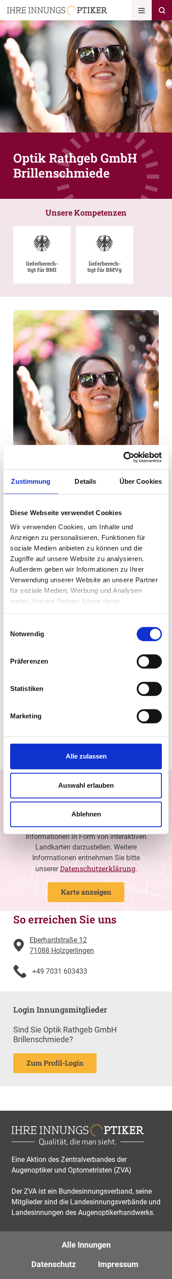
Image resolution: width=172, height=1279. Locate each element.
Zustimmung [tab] (30, 481)
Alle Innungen (86, 1244)
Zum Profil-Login (54, 1062)
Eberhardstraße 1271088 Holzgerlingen (62, 945)
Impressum (118, 1264)
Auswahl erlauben (86, 785)
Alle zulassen (86, 756)
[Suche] (162, 10)
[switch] (149, 661)
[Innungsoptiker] (57, 10)
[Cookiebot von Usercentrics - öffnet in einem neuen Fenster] (124, 457)
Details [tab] (85, 481)
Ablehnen (86, 814)
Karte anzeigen (86, 891)
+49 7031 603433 (59, 971)
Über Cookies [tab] (141, 481)
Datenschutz (53, 1264)
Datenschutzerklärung (97, 868)
